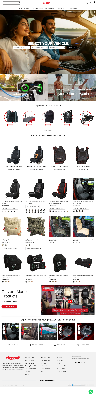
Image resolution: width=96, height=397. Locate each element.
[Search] (19, 3)
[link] (73, 362)
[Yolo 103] (35, 210)
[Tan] (9, 282)
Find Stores (73, 8)
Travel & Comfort (62, 8)
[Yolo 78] (35, 212)
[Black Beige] (77, 211)
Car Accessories (37, 8)
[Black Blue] (12, 211)
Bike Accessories (50, 8)
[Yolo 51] (29, 212)
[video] (68, 300)
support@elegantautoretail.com (80, 358)
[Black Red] (6, 211)
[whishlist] (90, 3)
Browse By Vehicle (24, 8)
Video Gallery (45, 366)
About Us (59, 357)
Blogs (27, 374)
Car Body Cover (29, 363)
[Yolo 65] (38, 210)
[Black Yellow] (9, 211)
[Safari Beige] (26, 245)
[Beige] (6, 282)
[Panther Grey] (6, 245)
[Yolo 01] (38, 212)
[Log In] (87, 3)
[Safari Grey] (29, 245)
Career (58, 363)
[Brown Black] (62, 211)
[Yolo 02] (41, 212)
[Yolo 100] (32, 210)
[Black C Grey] (3, 211)
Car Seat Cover (29, 357)
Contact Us (60, 360)
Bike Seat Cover (45, 357)
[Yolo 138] (41, 210)
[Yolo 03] (44, 212)
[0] (93, 3)
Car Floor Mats (29, 360)
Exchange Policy (61, 371)
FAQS (42, 371)
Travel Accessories (30, 368)
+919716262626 (76, 356)
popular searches (48, 380)
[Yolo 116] (29, 210)
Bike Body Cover (45, 360)
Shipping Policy (45, 368)
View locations (9, 306)
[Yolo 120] (26, 210)
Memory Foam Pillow (31, 366)
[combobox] (11, 3)
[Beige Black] (67, 211)
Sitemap (27, 371)
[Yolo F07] (32, 212)
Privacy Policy (60, 368)
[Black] (3, 282)
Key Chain (44, 363)
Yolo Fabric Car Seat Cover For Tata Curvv (35, 201)
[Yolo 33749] (44, 210)
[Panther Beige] (3, 245)
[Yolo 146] (26, 212)
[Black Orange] (14, 211)
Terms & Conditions (62, 366)
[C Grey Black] (65, 211)
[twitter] (84, 362)
